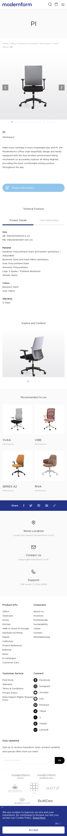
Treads (43, 723)
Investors (38, 616)
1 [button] (12, 122)
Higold (5, 637)
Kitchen (6, 624)
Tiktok (42, 711)
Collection (7, 641)
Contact (38, 633)
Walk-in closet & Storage (15, 628)
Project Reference (12, 645)
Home (5, 620)
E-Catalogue (9, 658)
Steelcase (7, 616)
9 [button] (40, 122)
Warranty (7, 684)
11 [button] (48, 122)
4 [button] (23, 122)
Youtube (43, 692)
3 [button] (19, 122)
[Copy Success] (54, 505)
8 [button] (37, 122)
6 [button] (30, 122)
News (5, 654)
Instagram (44, 686)
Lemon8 (43, 730)
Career (37, 628)
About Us (39, 611)
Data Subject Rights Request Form (18, 698)
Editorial (6, 650)
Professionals (41, 620)
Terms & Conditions (12, 688)
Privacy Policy (10, 693)
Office (5, 611)
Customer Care (10, 662)
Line (41, 698)
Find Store (7, 680)
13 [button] (55, 122)
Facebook (44, 680)
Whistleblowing (42, 637)
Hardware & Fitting (12, 633)
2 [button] (15, 122)
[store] (56, 4)
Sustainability (41, 624)
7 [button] (33, 122)
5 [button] (26, 122)
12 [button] (51, 122)
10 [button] (44, 122)
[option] (33, 86)
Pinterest (44, 705)
